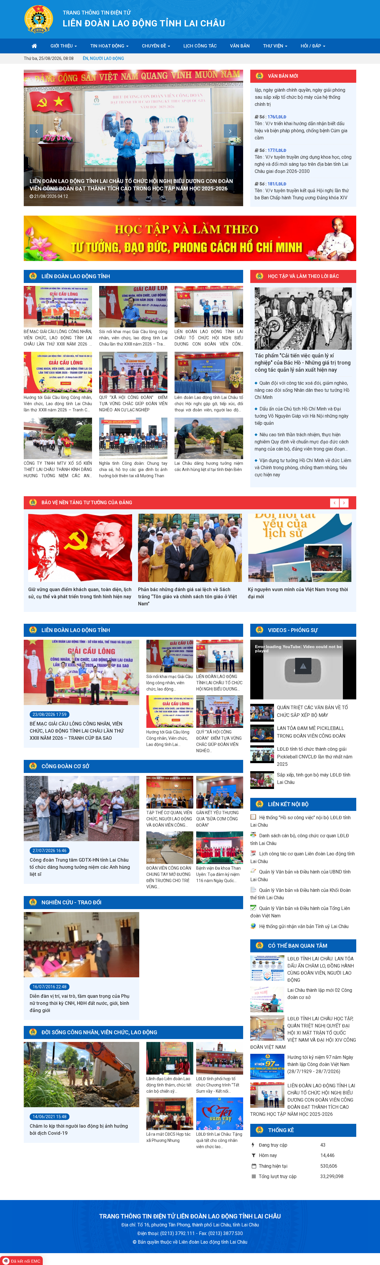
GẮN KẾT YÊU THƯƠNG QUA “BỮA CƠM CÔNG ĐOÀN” (217, 819)
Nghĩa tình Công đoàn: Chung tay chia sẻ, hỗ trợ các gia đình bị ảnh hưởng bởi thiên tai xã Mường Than (133, 469)
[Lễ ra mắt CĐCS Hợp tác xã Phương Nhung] (169, 1114)
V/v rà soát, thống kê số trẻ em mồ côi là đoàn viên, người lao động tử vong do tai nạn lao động (302, 153)
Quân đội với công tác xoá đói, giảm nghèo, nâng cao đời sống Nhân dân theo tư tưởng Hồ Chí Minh (302, 390)
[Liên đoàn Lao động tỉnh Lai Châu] (39, 19)
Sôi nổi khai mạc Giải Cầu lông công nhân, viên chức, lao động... (169, 682)
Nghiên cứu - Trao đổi (72, 902)
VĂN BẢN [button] (240, 46)
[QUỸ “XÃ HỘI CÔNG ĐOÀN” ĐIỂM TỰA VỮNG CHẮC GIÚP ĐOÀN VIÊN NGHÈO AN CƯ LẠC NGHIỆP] (133, 372)
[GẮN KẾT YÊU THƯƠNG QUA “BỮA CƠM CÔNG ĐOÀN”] (219, 792)
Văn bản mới (283, 76)
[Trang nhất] (34, 46)
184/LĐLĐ (276, 138)
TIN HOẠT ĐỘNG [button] (108, 46)
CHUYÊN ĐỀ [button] (154, 46)
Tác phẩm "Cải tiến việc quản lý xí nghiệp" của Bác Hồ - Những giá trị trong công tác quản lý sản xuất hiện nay (303, 362)
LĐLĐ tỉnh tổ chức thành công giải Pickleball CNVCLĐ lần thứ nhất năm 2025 (314, 756)
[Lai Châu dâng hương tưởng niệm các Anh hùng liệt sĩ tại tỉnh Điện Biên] (209, 438)
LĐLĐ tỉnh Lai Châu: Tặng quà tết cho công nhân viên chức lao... (219, 1140)
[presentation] (36, 131)
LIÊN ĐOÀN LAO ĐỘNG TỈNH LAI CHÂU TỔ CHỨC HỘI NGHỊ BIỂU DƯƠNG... (219, 682)
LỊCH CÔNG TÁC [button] (200, 46)
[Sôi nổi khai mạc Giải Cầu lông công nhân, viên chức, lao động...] (169, 656)
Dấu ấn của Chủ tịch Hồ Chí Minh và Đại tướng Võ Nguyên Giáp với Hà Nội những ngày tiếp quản (302, 416)
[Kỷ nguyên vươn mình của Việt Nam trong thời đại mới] (300, 548)
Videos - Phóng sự (293, 630)
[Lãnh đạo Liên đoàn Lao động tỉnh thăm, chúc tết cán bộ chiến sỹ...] (169, 1058)
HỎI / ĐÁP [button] (311, 46)
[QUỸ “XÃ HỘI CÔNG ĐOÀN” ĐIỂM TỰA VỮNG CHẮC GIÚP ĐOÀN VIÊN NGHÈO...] (219, 711)
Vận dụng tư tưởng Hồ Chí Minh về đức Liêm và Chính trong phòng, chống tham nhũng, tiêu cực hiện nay (303, 468)
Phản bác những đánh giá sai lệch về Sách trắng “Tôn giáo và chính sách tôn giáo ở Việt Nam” (187, 597)
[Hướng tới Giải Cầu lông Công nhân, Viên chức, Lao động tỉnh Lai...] (169, 711)
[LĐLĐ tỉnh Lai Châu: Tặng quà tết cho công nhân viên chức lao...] (219, 1114)
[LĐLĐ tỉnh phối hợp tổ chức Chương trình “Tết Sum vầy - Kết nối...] (219, 1058)
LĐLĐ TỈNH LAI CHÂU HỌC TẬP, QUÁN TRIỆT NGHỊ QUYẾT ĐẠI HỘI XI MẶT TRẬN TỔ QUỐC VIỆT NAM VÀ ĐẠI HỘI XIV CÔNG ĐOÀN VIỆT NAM (303, 1033)
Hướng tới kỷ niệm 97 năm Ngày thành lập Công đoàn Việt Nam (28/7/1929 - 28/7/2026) (320, 1064)
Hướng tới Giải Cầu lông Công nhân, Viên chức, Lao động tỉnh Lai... (167, 738)
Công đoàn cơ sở (65, 766)
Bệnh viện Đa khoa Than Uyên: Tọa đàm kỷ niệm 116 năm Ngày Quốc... (218, 874)
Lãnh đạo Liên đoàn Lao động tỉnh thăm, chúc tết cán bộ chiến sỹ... (168, 1085)
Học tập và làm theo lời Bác (303, 276)
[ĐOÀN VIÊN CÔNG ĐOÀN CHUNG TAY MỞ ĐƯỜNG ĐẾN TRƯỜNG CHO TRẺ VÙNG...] (169, 848)
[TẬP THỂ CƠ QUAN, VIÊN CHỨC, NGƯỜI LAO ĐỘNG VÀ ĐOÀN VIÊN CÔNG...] (169, 792)
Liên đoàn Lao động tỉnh (76, 276)
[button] (303, 666)
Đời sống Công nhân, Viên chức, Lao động (99, 1032)
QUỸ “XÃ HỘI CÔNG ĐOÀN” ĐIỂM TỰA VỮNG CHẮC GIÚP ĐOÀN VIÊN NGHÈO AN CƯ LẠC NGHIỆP (133, 403)
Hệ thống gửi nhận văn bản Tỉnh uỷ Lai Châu (304, 926)
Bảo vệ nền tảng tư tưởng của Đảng (87, 502)
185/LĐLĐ (276, 172)
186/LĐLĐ (276, 198)
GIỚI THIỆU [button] (62, 46)
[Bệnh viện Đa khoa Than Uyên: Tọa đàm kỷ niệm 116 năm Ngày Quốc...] (219, 848)
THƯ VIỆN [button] (273, 46)
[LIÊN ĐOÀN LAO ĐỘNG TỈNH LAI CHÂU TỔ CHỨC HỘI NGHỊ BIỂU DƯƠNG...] (219, 656)
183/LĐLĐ (276, 105)
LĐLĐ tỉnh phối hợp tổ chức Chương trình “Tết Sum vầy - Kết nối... (217, 1085)
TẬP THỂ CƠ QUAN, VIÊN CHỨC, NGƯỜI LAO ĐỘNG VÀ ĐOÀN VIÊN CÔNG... (169, 819)
